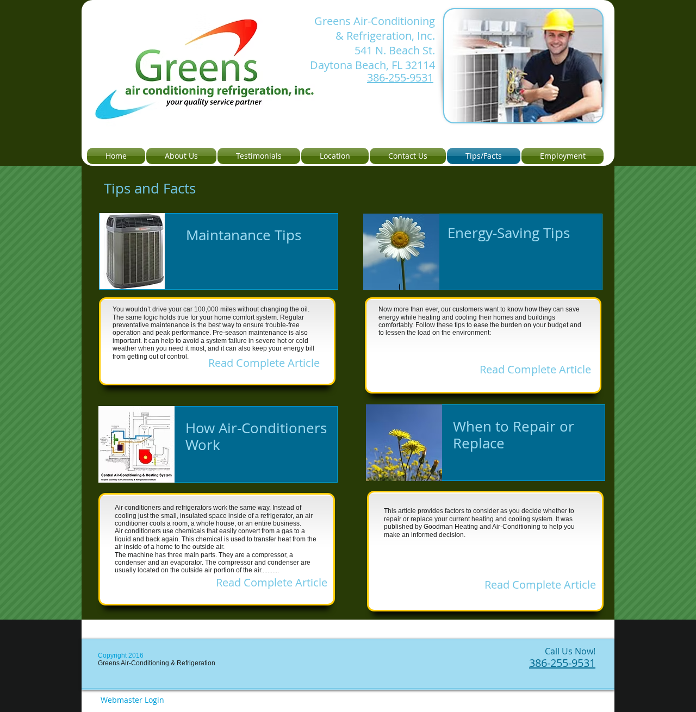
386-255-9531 (400, 77)
